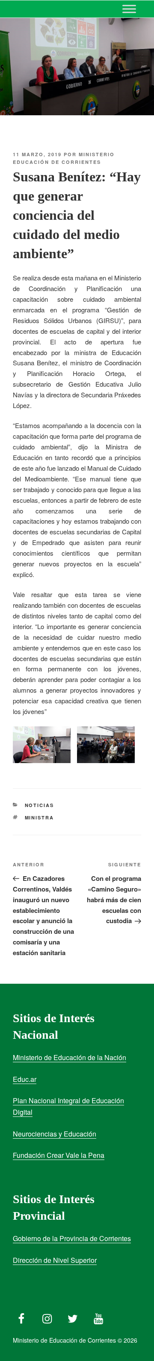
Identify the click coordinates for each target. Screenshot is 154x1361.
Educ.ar (24, 1079)
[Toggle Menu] (129, 9)
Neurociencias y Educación (54, 1134)
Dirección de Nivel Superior (55, 1260)
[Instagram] (47, 1316)
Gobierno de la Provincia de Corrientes (72, 1238)
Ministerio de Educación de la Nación (69, 1057)
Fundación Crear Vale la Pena (58, 1155)
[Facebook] (21, 1316)
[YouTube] (98, 1316)
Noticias (39, 805)
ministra (39, 817)
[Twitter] (72, 1316)
